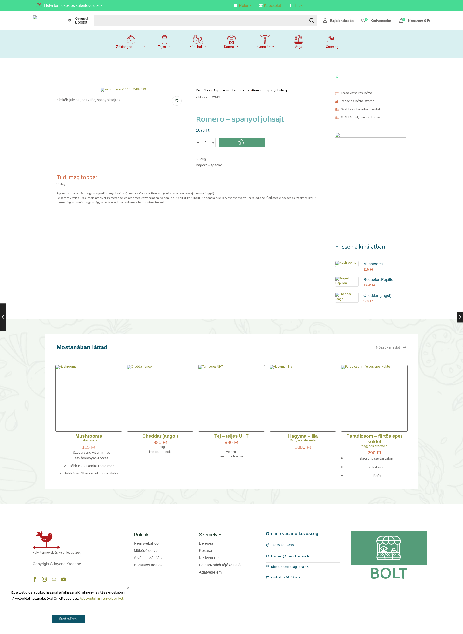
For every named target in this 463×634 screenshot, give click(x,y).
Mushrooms (373, 264)
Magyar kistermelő (303, 441)
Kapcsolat (272, 5)
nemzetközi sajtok (236, 91)
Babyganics (89, 441)
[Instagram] (44, 579)
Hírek (298, 5)
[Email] (54, 579)
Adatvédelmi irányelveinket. (102, 599)
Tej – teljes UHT (231, 436)
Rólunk (245, 5)
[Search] (312, 20)
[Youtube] (63, 579)
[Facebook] (35, 579)
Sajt (216, 91)
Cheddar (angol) (377, 295)
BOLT (389, 573)
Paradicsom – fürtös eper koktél (374, 438)
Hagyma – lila (303, 436)
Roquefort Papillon (379, 280)
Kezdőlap (203, 91)
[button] (338, 20)
